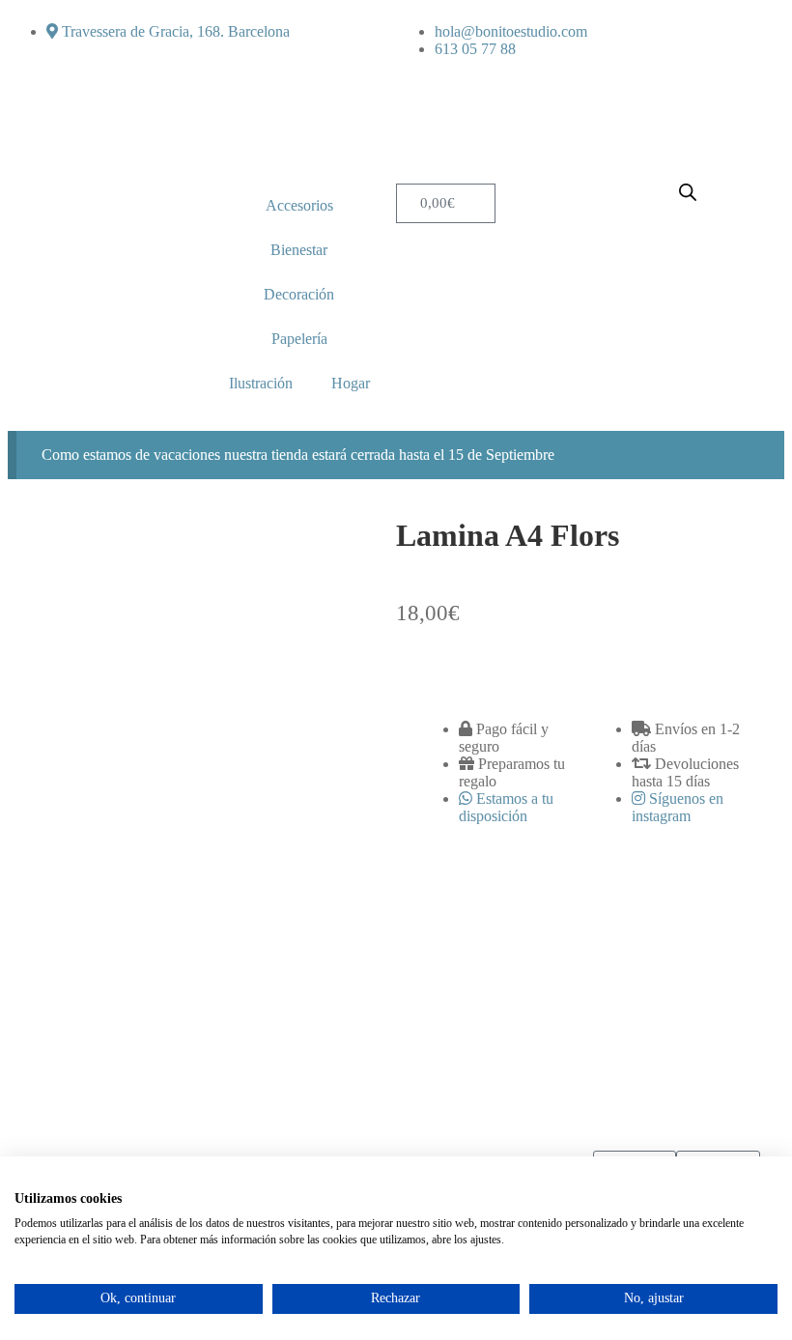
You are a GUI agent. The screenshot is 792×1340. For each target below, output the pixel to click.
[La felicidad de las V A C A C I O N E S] (76, 1009)
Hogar (350, 383)
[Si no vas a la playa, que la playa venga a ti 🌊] (460, 1009)
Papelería (299, 338)
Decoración (299, 294)
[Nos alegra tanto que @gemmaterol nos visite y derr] (587, 1009)
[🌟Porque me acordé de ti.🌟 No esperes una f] (716, 1009)
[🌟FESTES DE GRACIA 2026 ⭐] (204, 1009)
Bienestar (298, 250)
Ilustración (261, 383)
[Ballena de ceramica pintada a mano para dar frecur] (332, 1009)
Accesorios (299, 205)
